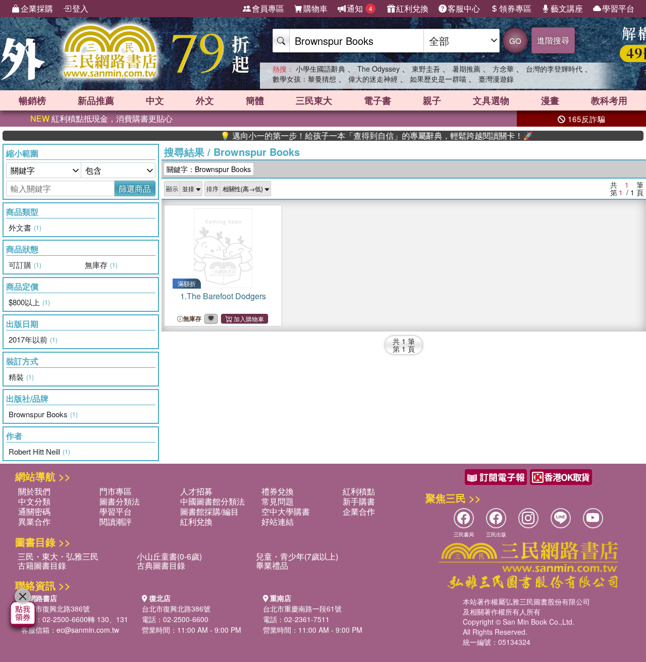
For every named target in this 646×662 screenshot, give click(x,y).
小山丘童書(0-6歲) (169, 556)
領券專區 (515, 8)
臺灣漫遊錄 (496, 79)
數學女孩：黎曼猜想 (304, 79)
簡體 (255, 100)
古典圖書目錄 (161, 565)
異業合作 (34, 521)
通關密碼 (34, 511)
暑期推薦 (466, 69)
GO (515, 40)
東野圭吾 (426, 69)
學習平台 (618, 8)
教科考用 (609, 100)
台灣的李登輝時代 (554, 69)
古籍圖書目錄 (42, 565)
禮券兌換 (277, 491)
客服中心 (464, 8)
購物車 (315, 8)
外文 (205, 100)
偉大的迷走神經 (373, 79)
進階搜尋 (553, 40)
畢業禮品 (272, 565)
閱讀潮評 (115, 521)
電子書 (377, 100)
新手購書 (359, 501)
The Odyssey (378, 69)
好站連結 (277, 521)
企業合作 (359, 511)
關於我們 (34, 491)
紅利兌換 (412, 8)
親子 (432, 100)
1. (223, 296)
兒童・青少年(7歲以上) (297, 556)
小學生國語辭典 (320, 69)
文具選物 (491, 100)
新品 (96, 100)
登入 (80, 8)
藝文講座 (567, 8)
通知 (359, 8)
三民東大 (314, 100)
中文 (155, 100)
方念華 (503, 69)
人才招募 (196, 491)
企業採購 (37, 8)
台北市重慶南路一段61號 (302, 608)
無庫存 (192, 318)
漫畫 (550, 100)
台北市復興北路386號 (55, 608)
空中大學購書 (285, 511)
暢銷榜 (32, 100)
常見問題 (277, 501)
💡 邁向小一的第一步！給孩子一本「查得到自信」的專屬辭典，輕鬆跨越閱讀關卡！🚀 (361, 136)
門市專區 (115, 491)
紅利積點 (359, 491)
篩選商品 (135, 188)
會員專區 (268, 8)
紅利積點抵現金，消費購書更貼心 (101, 118)
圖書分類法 (119, 501)
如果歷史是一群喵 (438, 79)
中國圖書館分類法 (212, 501)
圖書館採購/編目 (209, 511)
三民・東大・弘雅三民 (58, 556)
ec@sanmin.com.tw (88, 630)
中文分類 (34, 501)
